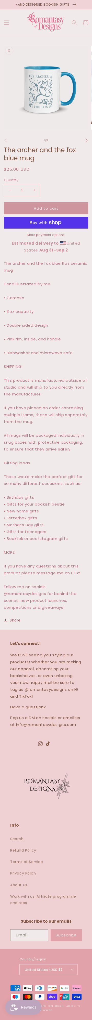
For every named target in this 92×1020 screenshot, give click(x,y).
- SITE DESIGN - (56, 1006)
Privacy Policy (23, 873)
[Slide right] (86, 140)
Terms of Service (26, 861)
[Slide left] (5, 140)
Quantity (11, 180)
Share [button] (15, 620)
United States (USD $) (43, 969)
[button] (6, 22)
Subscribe (66, 935)
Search (17, 838)
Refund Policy (23, 850)
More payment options (46, 235)
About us (18, 884)
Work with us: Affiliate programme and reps (43, 899)
